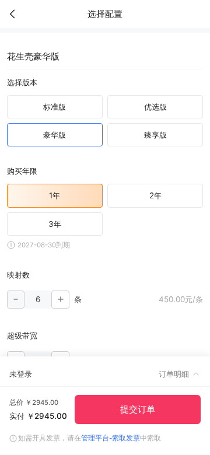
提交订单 (137, 409)
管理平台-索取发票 (110, 438)
